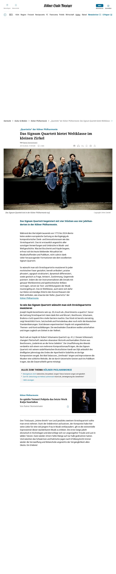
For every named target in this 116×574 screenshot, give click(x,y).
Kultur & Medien (21, 121)
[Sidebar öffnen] (11, 14)
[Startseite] (58, 5)
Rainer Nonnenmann (30, 143)
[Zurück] (5, 14)
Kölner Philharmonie (39, 121)
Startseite (7, 121)
